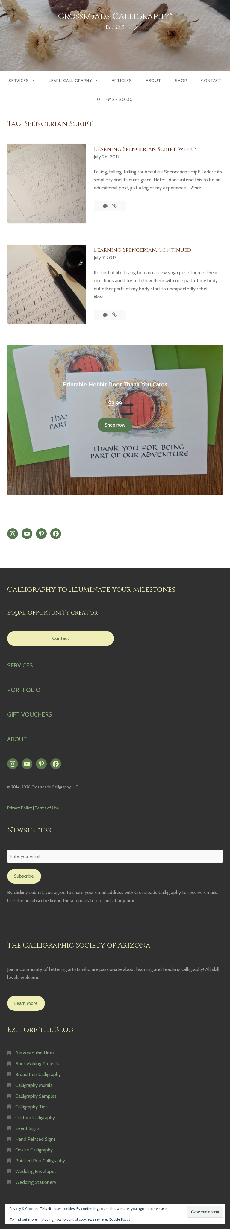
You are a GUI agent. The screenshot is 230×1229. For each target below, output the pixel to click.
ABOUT (17, 739)
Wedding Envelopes (36, 1171)
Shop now (115, 425)
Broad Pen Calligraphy (38, 1074)
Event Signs (27, 1128)
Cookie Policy (119, 1219)
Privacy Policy (19, 807)
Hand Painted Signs (35, 1139)
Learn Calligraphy (70, 80)
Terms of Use (47, 807)
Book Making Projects (37, 1063)
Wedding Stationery (35, 1182)
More (196, 188)
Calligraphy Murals (33, 1085)
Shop (181, 80)
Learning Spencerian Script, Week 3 (145, 149)
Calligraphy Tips (31, 1107)
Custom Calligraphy (35, 1117)
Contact (211, 80)
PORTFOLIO (23, 690)
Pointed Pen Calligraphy (40, 1160)
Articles (122, 80)
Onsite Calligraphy (34, 1150)
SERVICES (20, 665)
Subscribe (24, 876)
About (153, 80)
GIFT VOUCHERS (29, 714)
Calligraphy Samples (36, 1096)
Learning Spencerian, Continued (142, 250)
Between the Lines (35, 1053)
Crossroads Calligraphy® (115, 16)
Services (18, 80)
